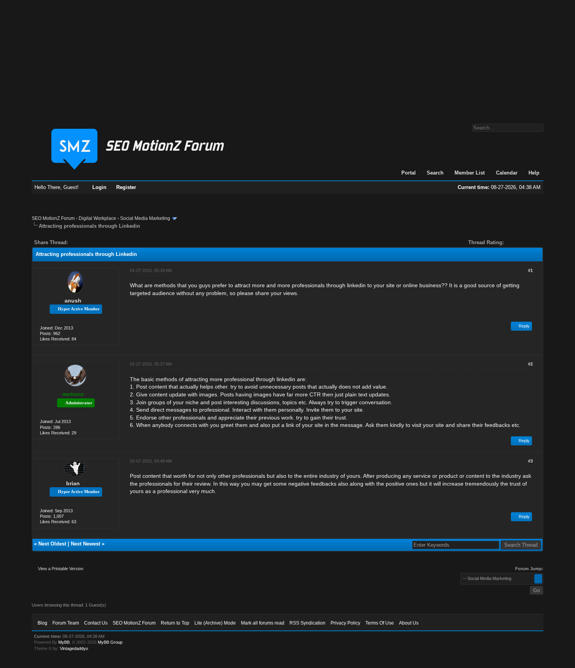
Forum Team (65, 623)
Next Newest (85, 544)
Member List (470, 173)
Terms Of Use (379, 623)
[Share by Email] (110, 242)
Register (126, 187)
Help (533, 173)
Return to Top (175, 623)
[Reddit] (97, 242)
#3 (530, 461)
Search (435, 173)
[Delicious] (92, 242)
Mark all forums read (262, 623)
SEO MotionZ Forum (53, 218)
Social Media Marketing (145, 218)
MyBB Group (110, 642)
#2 (530, 364)
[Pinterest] (105, 242)
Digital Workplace (97, 218)
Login (99, 187)
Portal (408, 173)
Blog (42, 623)
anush (73, 300)
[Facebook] (75, 242)
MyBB (64, 642)
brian (73, 483)
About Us (409, 623)
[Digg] (86, 242)
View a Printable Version (60, 568)
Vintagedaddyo (74, 648)
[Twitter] (81, 242)
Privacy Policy (345, 623)
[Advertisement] (287, 58)
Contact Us (96, 623)
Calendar (507, 173)
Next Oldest (52, 544)
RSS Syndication (307, 623)
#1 (530, 270)
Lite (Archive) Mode (215, 623)
